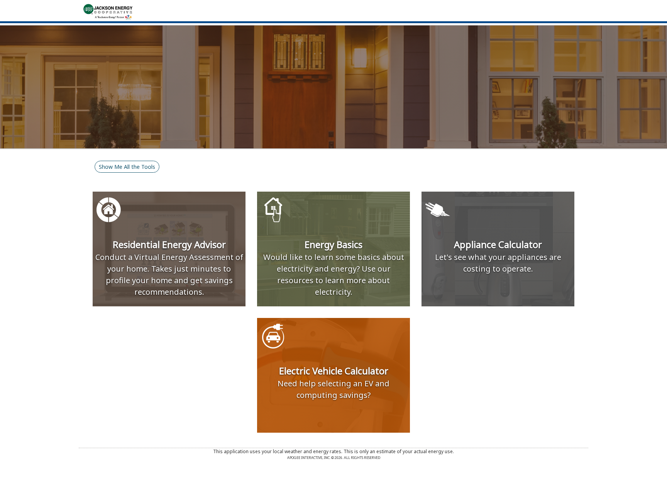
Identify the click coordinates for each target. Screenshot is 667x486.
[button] (127, 167)
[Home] (107, 11)
